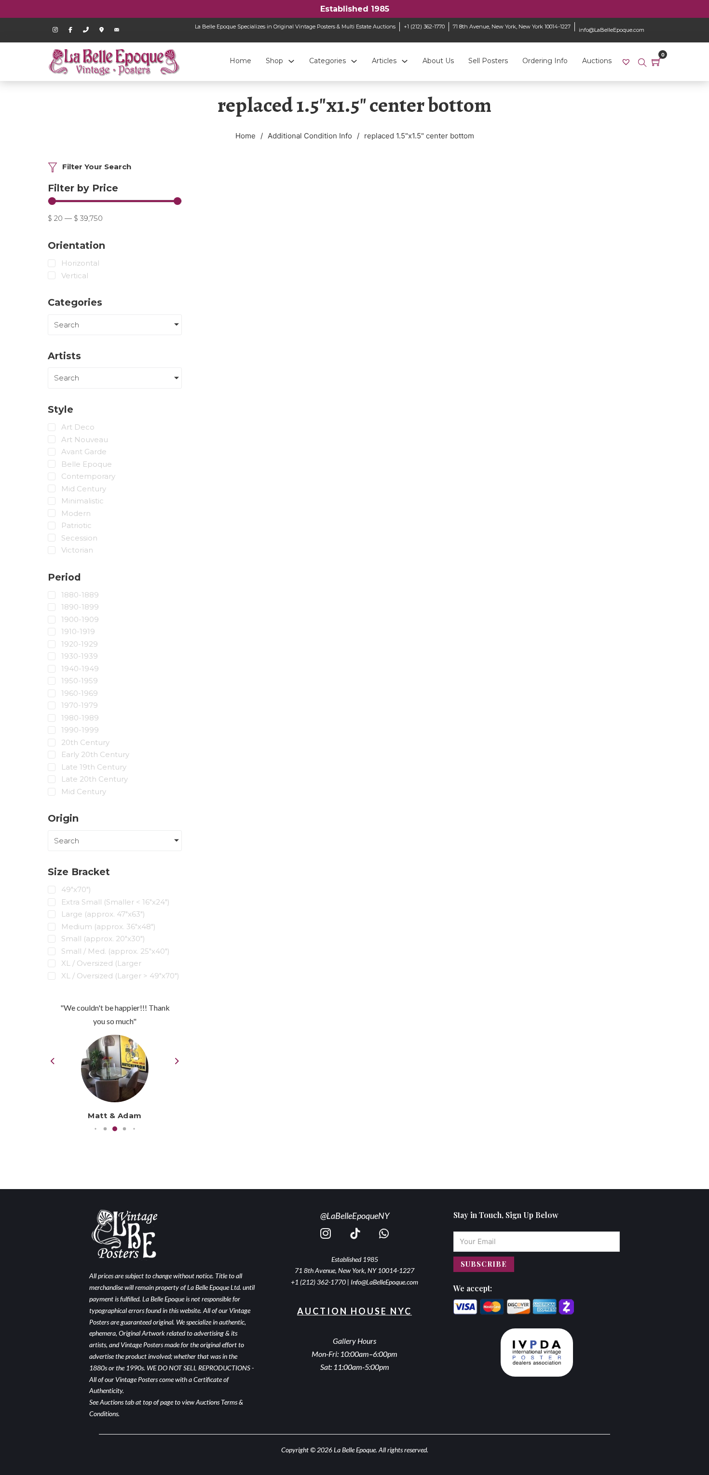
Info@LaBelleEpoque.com (384, 1282)
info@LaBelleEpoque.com (611, 30)
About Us (438, 60)
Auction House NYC (354, 1311)
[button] (95, 1129)
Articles (384, 60)
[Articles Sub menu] (404, 61)
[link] (627, 61)
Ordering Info (545, 60)
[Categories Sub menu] (354, 61)
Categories (327, 60)
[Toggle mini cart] (656, 62)
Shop (274, 60)
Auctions (597, 60)
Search (66, 324)
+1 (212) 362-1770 (424, 26)
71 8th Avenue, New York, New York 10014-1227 (512, 26)
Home (240, 60)
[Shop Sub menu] (291, 61)
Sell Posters (488, 60)
